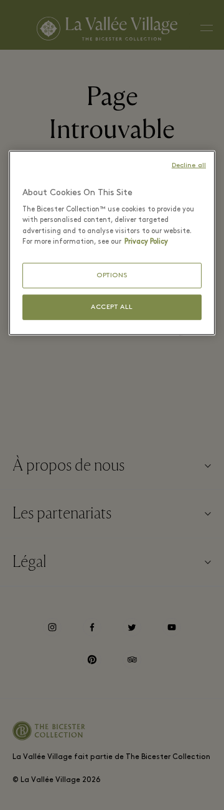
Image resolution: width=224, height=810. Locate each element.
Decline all (189, 165)
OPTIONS (112, 275)
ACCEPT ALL (112, 307)
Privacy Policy (146, 241)
